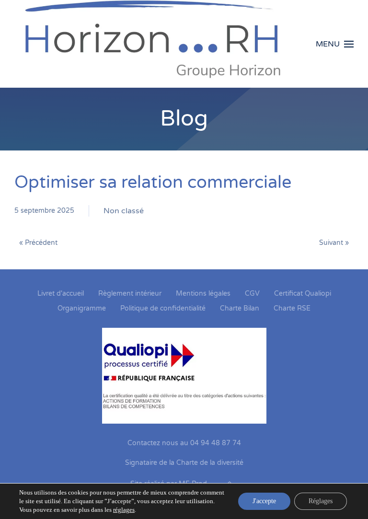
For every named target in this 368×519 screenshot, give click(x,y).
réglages (124, 509)
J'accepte (264, 501)
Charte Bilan (239, 308)
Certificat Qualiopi (302, 293)
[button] (335, 44)
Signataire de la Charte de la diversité (184, 463)
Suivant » (334, 243)
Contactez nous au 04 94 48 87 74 (184, 443)
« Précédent (38, 243)
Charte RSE (292, 308)
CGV (252, 293)
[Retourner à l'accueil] (159, 44)
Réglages (321, 501)
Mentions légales (203, 293)
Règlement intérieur (129, 293)
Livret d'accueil (60, 293)
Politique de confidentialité (163, 308)
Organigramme (82, 308)
